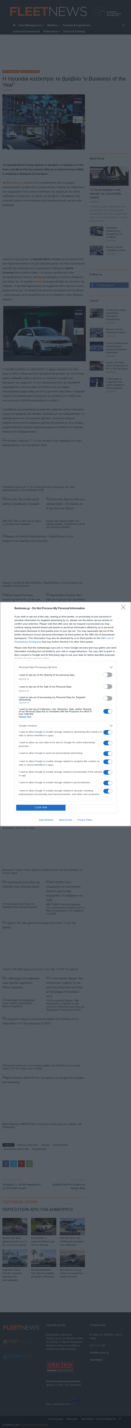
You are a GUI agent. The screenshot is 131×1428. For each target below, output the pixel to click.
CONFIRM (41, 807)
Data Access (65, 819)
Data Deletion (46, 819)
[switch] (107, 674)
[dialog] (65, 714)
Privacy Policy (84, 819)
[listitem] (65, 667)
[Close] (124, 608)
